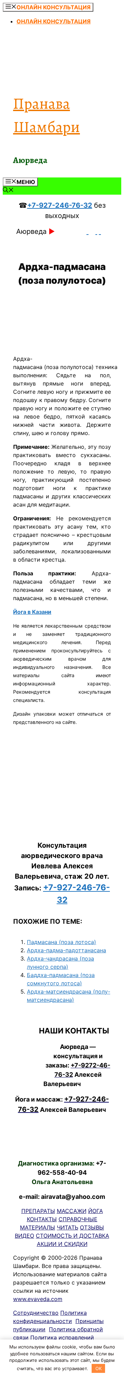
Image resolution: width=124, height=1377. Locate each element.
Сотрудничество (36, 1312)
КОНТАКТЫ (42, 1219)
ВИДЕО (24, 1235)
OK (98, 1368)
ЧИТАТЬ (67, 1227)
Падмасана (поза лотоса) (61, 942)
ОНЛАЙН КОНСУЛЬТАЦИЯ (54, 21)
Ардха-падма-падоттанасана (66, 950)
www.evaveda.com (37, 1298)
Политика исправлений (62, 1337)
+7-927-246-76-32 (59, 205)
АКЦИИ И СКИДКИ (62, 1243)
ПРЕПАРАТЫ (38, 1210)
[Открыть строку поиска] (8, 190)
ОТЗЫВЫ (92, 1227)
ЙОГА (95, 1210)
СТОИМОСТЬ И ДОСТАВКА (72, 1235)
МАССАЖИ (71, 1210)
